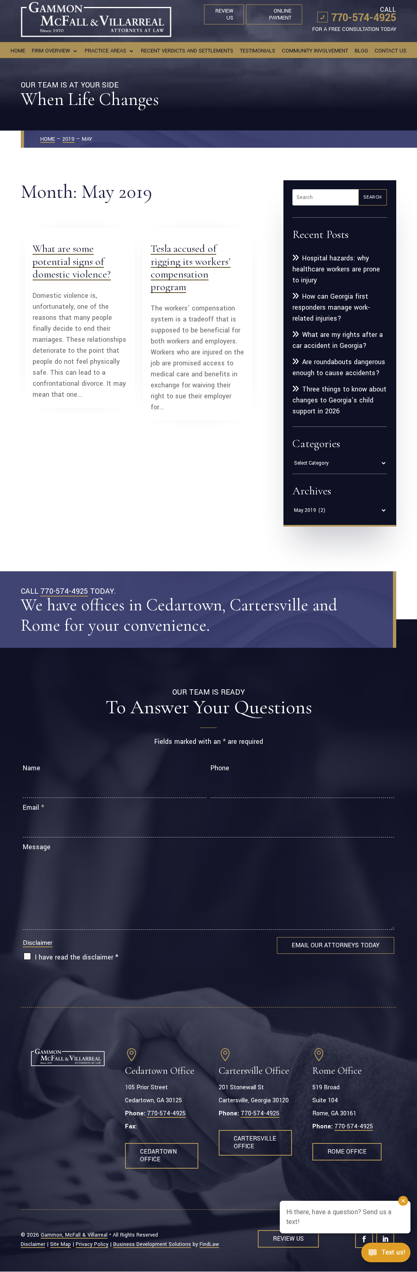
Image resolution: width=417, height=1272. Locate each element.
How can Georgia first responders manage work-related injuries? (331, 307)
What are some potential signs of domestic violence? (72, 261)
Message (36, 847)
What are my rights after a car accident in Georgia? (337, 340)
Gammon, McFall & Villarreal (74, 1235)
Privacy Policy (92, 1244)
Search (372, 197)
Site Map (60, 1244)
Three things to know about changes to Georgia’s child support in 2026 (339, 400)
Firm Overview (51, 51)
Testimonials (257, 51)
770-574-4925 (363, 18)
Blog (361, 51)
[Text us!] (386, 1255)
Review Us (224, 14)
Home (18, 51)
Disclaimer (38, 942)
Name (31, 768)
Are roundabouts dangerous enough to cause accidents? (338, 367)
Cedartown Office (158, 1155)
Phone (220, 768)
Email (33, 807)
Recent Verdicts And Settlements (187, 51)
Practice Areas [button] (105, 51)
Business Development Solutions (152, 1244)
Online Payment (280, 14)
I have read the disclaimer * (76, 957)
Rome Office (347, 1151)
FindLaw (209, 1244)
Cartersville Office (255, 1142)
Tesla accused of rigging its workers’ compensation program (190, 267)
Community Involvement (315, 51)
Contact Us (390, 51)
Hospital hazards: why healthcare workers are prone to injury (336, 269)
